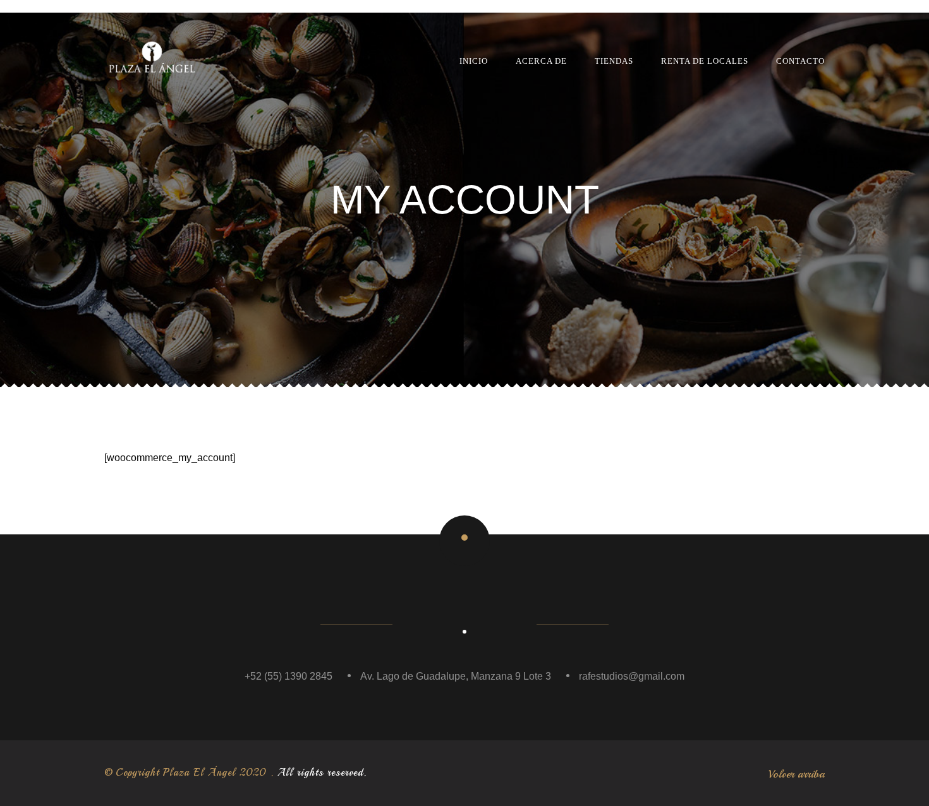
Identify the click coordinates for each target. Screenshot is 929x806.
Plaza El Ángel (199, 772)
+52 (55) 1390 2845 (288, 676)
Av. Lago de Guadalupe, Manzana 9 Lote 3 (455, 676)
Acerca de (541, 61)
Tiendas (614, 61)
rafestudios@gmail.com (631, 676)
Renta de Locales (704, 61)
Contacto (800, 61)
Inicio (473, 61)
